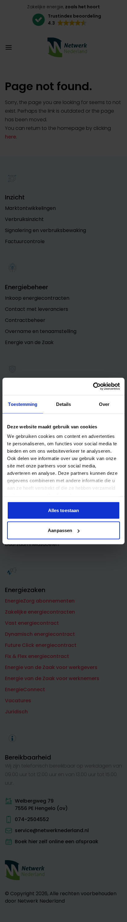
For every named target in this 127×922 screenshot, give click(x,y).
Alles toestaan (63, 510)
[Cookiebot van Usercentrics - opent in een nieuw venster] (93, 387)
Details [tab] (63, 404)
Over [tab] (104, 404)
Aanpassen (60, 530)
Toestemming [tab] (22, 404)
